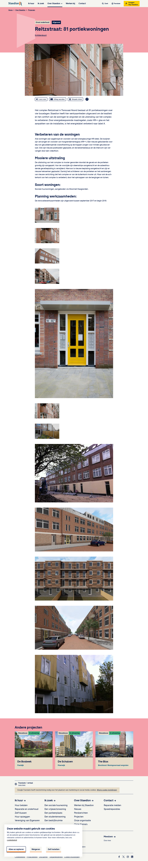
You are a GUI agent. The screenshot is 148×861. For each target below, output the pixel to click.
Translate (117, 3)
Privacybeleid (32, 857)
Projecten (31, 10)
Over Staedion (53, 3)
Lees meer (25, 785)
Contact (82, 3)
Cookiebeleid (20, 857)
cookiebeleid (12, 840)
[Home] (15, 4)
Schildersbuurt (41, 35)
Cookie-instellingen (72, 857)
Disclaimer (43, 857)
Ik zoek (41, 3)
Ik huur (31, 3)
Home (10, 10)
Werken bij (70, 3)
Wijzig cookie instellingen (107, 790)
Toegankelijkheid (56, 857)
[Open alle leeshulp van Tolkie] (87, 99)
